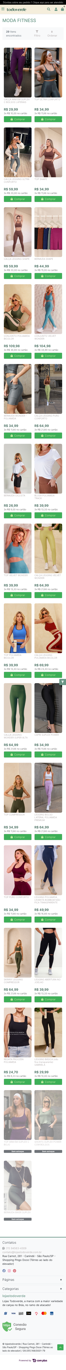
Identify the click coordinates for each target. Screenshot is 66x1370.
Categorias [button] (10, 1289)
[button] (56, 9)
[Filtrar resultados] (62, 682)
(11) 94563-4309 (16, 1248)
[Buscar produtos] (49, 9)
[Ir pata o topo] (60, 1347)
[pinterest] (14, 1271)
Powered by (25, 1360)
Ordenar (52, 35)
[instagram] (10, 1271)
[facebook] (4, 1271)
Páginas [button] (8, 1280)
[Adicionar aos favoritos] (8, 50)
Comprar (19, 119)
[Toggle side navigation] (3, 9)
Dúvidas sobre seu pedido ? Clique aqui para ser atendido (33, 2)
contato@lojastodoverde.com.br (22, 1252)
